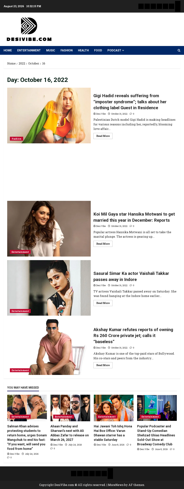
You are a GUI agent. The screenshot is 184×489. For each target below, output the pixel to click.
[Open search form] (179, 50)
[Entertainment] (147, 6)
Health (83, 50)
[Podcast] (177, 3)
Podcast (114, 50)
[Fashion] (159, 6)
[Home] (141, 6)
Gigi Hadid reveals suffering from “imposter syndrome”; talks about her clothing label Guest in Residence (49, 115)
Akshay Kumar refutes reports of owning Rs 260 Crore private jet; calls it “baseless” (49, 347)
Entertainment (29, 50)
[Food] (171, 6)
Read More (104, 135)
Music (50, 50)
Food (98, 50)
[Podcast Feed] (177, 9)
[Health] (165, 6)
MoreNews (115, 485)
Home (8, 50)
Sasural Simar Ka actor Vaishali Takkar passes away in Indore (49, 288)
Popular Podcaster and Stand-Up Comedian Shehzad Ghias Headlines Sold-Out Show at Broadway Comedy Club (156, 435)
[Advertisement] (92, 174)
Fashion (67, 50)
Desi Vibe (101, 113)
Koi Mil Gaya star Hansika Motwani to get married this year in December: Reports (49, 229)
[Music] (153, 6)
